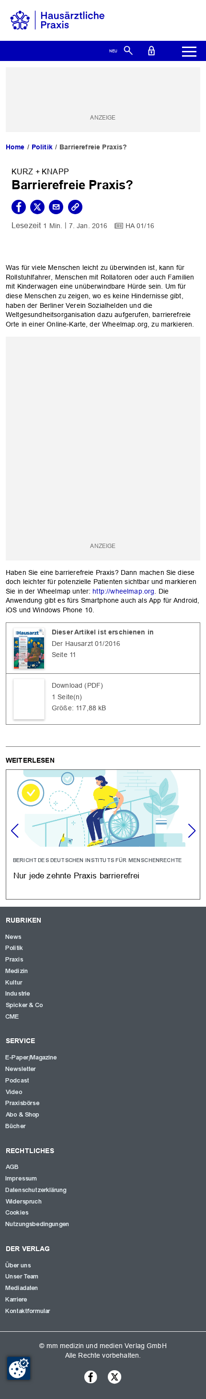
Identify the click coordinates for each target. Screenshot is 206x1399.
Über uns (18, 1265)
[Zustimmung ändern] (18, 1368)
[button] (191, 831)
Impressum (21, 1178)
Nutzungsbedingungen (37, 1224)
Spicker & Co (24, 1005)
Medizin (17, 971)
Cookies (17, 1213)
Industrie (18, 994)
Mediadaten (22, 1288)
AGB (12, 1167)
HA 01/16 (140, 226)
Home (15, 147)
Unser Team (22, 1276)
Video (14, 1092)
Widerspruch (24, 1201)
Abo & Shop (23, 1115)
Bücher (16, 1126)
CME (12, 1017)
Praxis (14, 959)
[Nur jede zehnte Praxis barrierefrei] (103, 834)
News (14, 937)
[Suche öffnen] (128, 50)
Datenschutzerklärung (36, 1190)
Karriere (16, 1299)
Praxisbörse (23, 1103)
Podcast (17, 1080)
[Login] (151, 50)
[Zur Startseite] (57, 20)
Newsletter (21, 1069)
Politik (42, 147)
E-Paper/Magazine (31, 1057)
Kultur (14, 982)
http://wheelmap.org (123, 591)
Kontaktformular (28, 1311)
